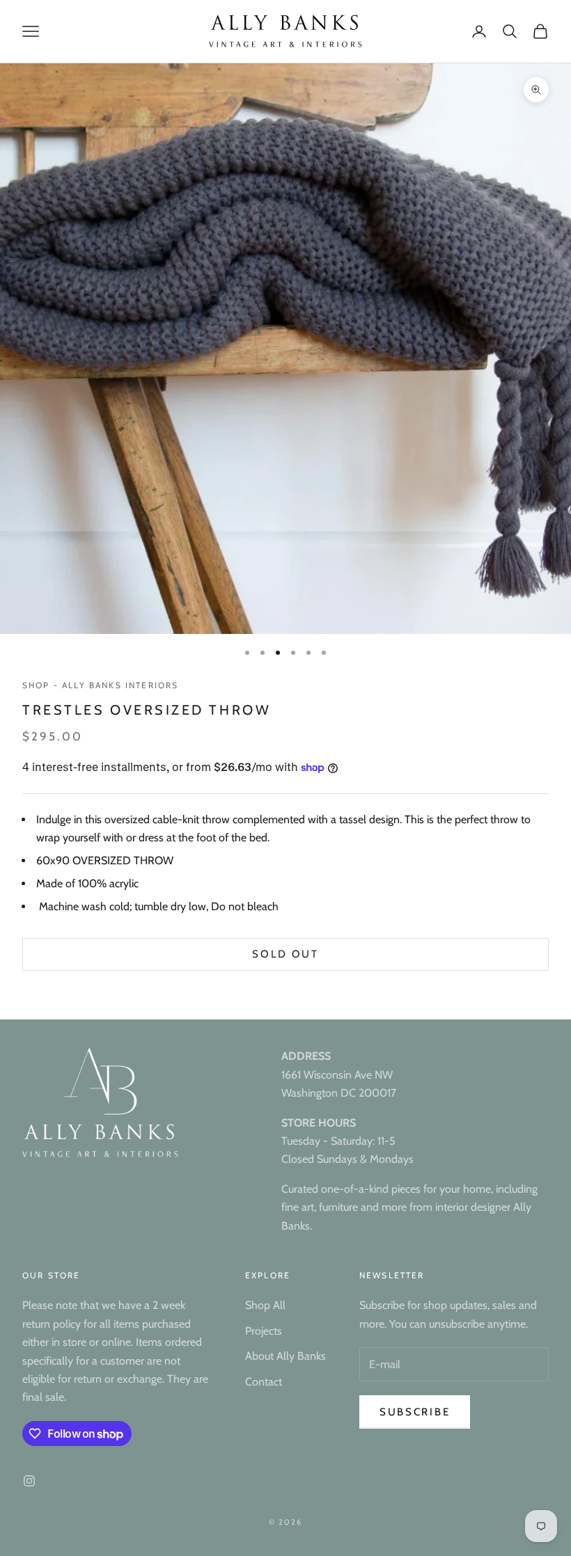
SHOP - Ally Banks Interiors (100, 685)
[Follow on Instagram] (29, 1481)
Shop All (265, 1305)
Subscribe (415, 1412)
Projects (263, 1330)
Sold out (285, 954)
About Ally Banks (285, 1356)
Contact (263, 1381)
